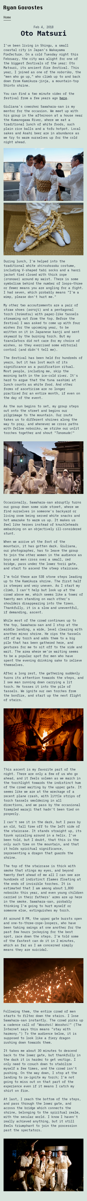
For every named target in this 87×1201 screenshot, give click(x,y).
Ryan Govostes (23, 7)
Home (7, 17)
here (63, 98)
